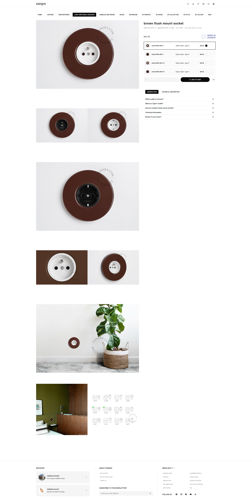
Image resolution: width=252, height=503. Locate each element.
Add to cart (196, 80)
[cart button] (208, 4)
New (209, 15)
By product (146, 15)
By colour (199, 15)
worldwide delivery (195, 473)
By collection (173, 15)
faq (191, 488)
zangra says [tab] (152, 92)
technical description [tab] (170, 92)
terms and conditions (196, 484)
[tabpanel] (179, 108)
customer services (195, 480)
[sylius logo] (41, 4)
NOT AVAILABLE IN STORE (193, 28)
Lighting (50, 15)
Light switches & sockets (84, 15)
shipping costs (167, 473)
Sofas (122, 15)
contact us (103, 480)
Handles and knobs (107, 15)
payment (166, 477)
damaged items (168, 484)
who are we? (104, 473)
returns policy (194, 477)
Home (40, 15)
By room (159, 15)
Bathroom (133, 15)
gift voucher (166, 488)
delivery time (167, 480)
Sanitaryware (63, 15)
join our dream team (106, 477)
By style (187, 15)
